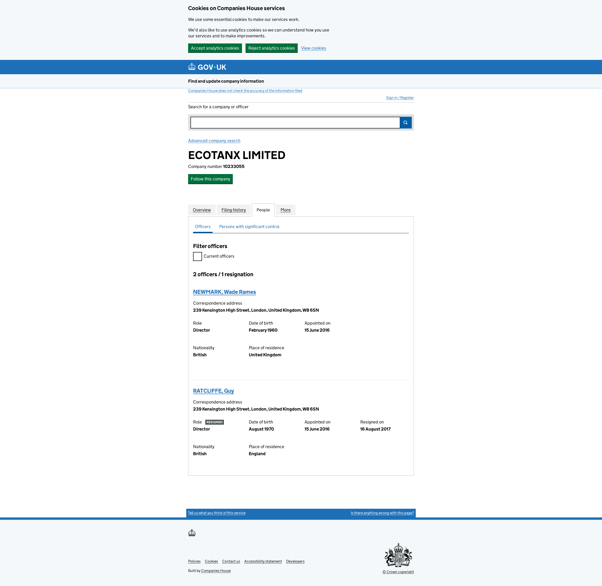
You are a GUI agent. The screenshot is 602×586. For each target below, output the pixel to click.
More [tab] (286, 210)
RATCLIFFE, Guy (213, 390)
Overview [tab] (202, 210)
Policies (194, 561)
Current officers (219, 256)
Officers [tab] (203, 226)
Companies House (216, 570)
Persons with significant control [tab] (249, 226)
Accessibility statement (263, 561)
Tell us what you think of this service (217, 513)
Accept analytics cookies (215, 48)
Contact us (231, 561)
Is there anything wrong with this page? (382, 513)
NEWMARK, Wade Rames (224, 291)
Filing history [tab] (234, 210)
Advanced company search (214, 140)
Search (406, 122)
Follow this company (210, 179)
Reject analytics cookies (271, 48)
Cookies (211, 561)
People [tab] (263, 210)
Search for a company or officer (218, 106)
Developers (295, 561)
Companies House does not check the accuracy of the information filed (245, 90)
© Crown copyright (398, 572)
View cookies (313, 48)
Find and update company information (226, 81)
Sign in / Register (400, 97)
